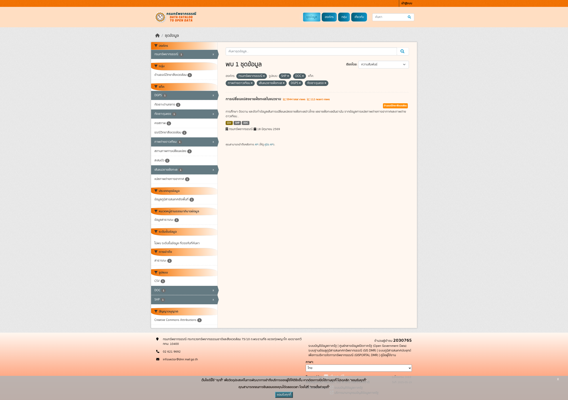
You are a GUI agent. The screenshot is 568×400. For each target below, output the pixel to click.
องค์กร (329, 17)
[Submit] (409, 17)
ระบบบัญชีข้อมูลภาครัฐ (322, 346)
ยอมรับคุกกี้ (284, 394)
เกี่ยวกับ (359, 17)
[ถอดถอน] (264, 76)
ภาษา (309, 362)
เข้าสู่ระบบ (406, 3)
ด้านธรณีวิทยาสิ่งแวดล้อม (395, 105)
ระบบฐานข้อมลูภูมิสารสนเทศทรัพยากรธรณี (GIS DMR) (342, 350)
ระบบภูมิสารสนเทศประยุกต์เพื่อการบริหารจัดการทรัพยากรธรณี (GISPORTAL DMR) (359, 352)
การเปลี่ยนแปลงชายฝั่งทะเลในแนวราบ (254, 99)
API (256, 144)
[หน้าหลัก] (157, 36)
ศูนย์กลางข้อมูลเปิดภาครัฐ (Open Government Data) (372, 346)
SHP (237, 123)
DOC (245, 123)
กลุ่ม (344, 17)
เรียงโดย (351, 64)
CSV (229, 123)
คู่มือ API (269, 144)
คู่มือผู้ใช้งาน (388, 355)
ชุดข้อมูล (311, 17)
